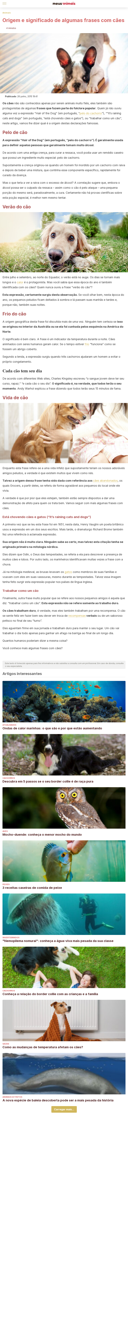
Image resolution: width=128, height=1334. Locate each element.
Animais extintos (12, 1097)
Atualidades (9, 725)
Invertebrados (10, 937)
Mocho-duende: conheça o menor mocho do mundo (42, 834)
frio (87, 344)
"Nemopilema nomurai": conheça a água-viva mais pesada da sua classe (57, 941)
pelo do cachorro (91, 113)
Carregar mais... (64, 1109)
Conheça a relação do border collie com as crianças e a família (50, 994)
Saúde (5, 1044)
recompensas (77, 615)
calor (20, 282)
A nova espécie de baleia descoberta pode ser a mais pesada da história (57, 1100)
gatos (68, 572)
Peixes (6, 884)
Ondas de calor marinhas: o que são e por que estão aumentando (52, 728)
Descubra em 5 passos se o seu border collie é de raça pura (47, 781)
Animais (6, 13)
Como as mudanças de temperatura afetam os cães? (42, 1047)
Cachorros (8, 778)
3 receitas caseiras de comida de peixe (32, 888)
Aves (5, 831)
